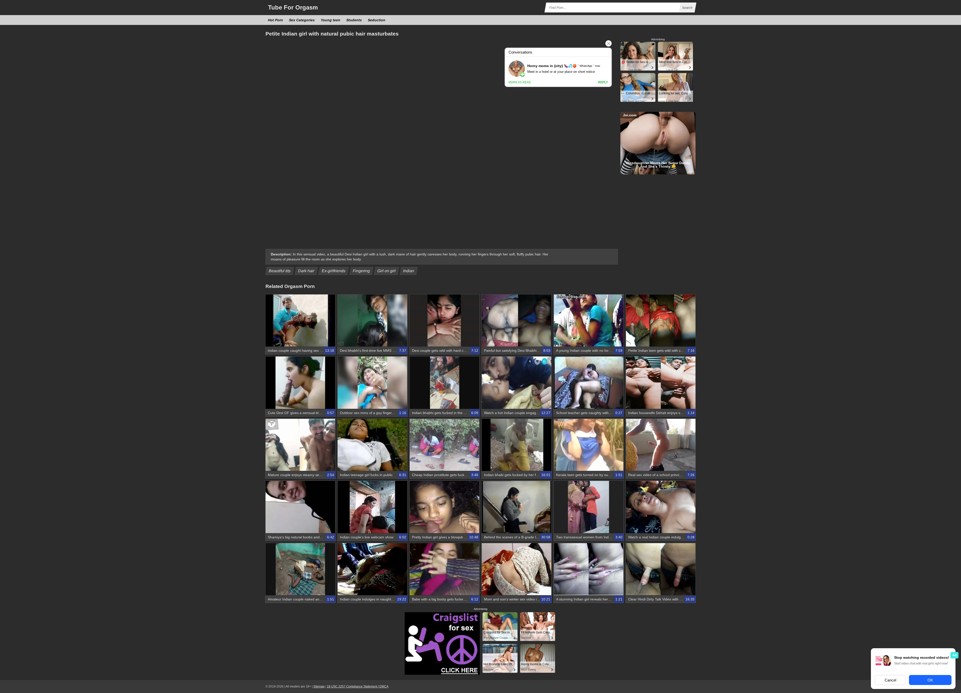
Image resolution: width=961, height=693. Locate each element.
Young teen (331, 20)
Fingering (361, 271)
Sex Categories (302, 20)
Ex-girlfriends (334, 271)
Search (687, 8)
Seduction (377, 20)
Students (354, 20)
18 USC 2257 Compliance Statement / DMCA (357, 686)
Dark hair (306, 271)
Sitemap (319, 686)
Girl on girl (386, 271)
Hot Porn (276, 20)
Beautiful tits (280, 271)
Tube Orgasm (293, 7)
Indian (409, 271)
